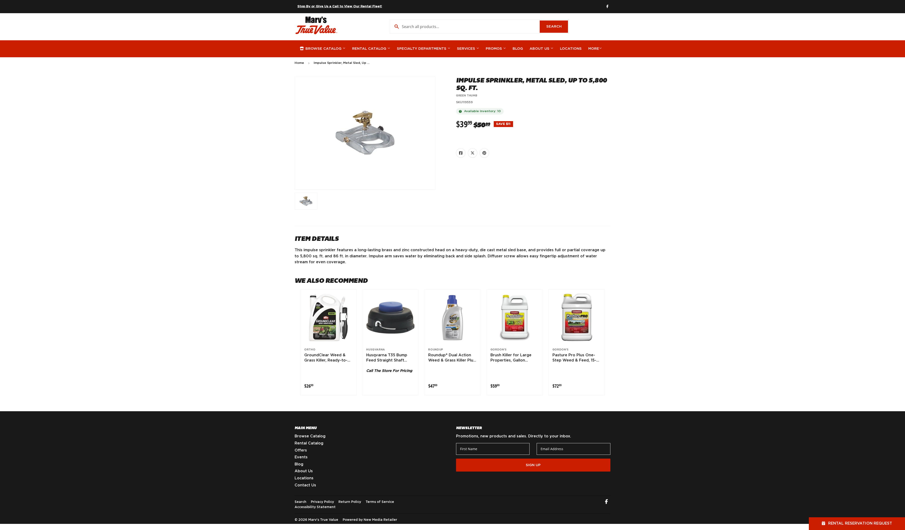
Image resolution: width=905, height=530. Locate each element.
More (593, 48)
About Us (540, 48)
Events (301, 457)
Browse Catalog (323, 48)
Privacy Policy (322, 502)
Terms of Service (380, 502)
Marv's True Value (323, 520)
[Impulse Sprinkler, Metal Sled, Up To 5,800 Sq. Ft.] (306, 201)
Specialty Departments (422, 48)
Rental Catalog (369, 48)
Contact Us (305, 485)
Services (466, 48)
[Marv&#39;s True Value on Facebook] (606, 502)
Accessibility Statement (315, 507)
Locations (571, 48)
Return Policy (349, 502)
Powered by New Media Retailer (370, 520)
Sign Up (533, 465)
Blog (518, 48)
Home (299, 63)
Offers (301, 450)
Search (557, 26)
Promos (494, 48)
